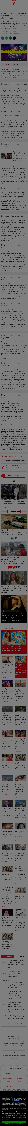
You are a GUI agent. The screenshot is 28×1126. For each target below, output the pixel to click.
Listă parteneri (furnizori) (5, 1119)
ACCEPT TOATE (14, 1121)
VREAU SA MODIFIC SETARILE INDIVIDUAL (14, 1123)
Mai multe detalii (16, 1100)
